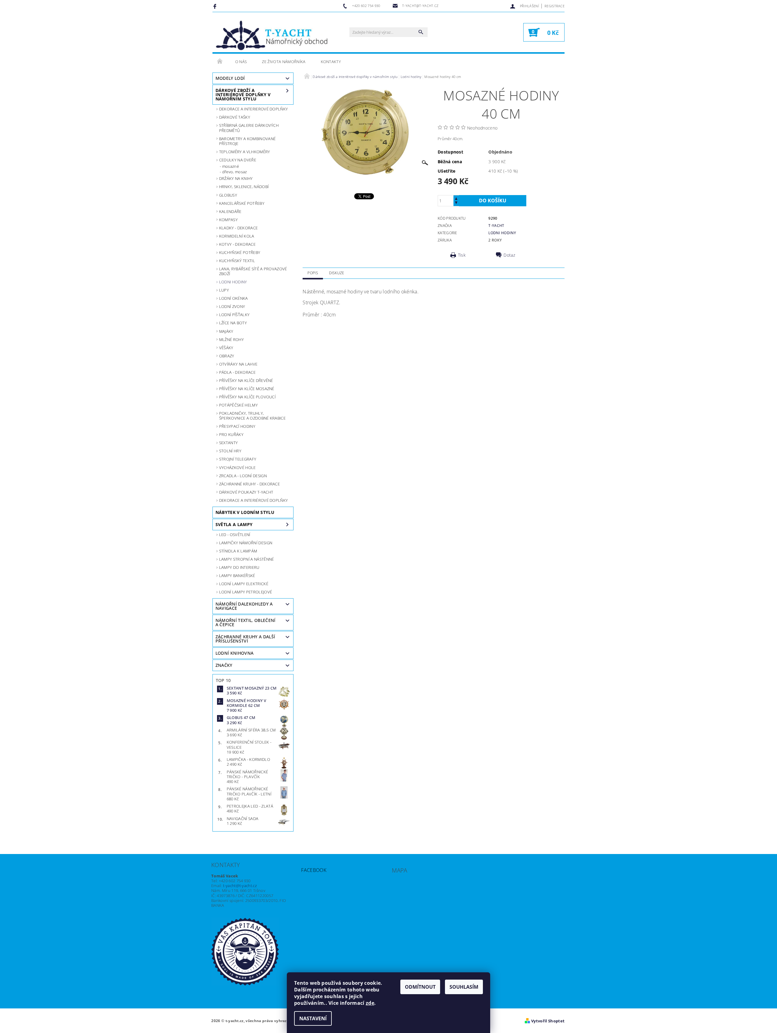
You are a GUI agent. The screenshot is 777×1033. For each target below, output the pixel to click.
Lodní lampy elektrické (243, 583)
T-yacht (496, 225)
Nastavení (313, 1018)
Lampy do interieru (239, 567)
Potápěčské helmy (238, 405)
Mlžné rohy (231, 339)
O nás (241, 61)
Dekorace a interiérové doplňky (253, 500)
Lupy (224, 290)
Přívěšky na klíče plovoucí (247, 397)
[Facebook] (215, 6)
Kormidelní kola (236, 236)
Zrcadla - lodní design (243, 475)
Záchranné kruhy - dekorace (249, 484)
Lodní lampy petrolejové (245, 592)
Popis (312, 272)
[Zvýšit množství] (456, 198)
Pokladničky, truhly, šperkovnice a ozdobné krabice (252, 415)
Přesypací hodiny (237, 426)
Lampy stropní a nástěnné (246, 559)
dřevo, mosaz (234, 171)
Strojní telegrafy (237, 459)
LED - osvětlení (234, 534)
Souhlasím (464, 987)
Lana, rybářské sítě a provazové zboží (253, 271)
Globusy (228, 195)
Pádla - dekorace (237, 372)
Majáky (226, 331)
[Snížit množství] (456, 203)
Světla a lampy (234, 524)
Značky (223, 665)
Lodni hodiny (233, 282)
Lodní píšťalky (234, 314)
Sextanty (228, 442)
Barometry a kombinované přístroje (247, 141)
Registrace (555, 6)
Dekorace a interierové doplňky (253, 109)
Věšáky (226, 347)
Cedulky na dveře (237, 160)
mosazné (230, 166)
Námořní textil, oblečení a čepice (245, 622)
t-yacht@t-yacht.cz (240, 885)
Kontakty (331, 61)
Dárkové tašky (234, 117)
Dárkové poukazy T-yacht (246, 492)
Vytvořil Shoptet (548, 1021)
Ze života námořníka (283, 61)
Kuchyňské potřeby (239, 252)
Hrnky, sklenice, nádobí (244, 186)
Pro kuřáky (231, 434)
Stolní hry (230, 451)
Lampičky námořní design (245, 542)
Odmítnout (420, 987)
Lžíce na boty (233, 323)
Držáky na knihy (236, 178)
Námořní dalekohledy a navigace (244, 606)
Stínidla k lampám (238, 551)
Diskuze (336, 272)
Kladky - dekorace (238, 228)
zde (370, 1003)
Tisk (462, 255)
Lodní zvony (232, 306)
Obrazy (226, 356)
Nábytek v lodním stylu (244, 512)
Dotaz (509, 255)
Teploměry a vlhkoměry (244, 151)
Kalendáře (230, 211)
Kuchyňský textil (237, 260)
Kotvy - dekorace (237, 244)
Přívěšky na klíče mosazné (246, 388)
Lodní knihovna (234, 653)
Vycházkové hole (237, 467)
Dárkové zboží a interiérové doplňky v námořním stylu (243, 94)
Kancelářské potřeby (241, 203)
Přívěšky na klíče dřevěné (246, 380)
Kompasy (228, 219)
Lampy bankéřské (237, 575)
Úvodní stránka (220, 61)
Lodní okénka (233, 298)
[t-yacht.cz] (271, 35)
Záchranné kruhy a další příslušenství (245, 639)
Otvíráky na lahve (238, 364)
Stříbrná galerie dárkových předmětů (249, 128)
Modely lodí (230, 78)
